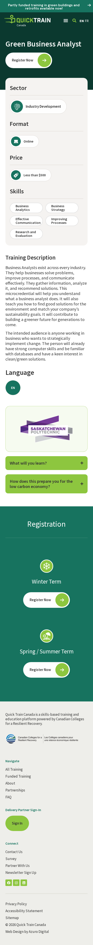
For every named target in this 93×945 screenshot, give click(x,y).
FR (87, 21)
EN (82, 21)
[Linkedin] (24, 882)
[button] (65, 20)
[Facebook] (8, 882)
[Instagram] (16, 882)
